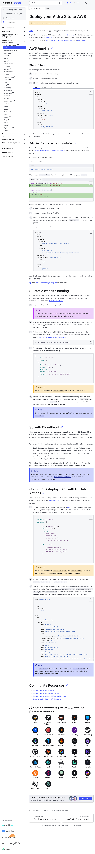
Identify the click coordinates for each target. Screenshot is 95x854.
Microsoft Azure (35, 767)
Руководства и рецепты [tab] (14, 14)
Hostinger (87, 756)
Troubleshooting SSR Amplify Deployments (48, 699)
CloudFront (81, 40)
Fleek (74, 745)
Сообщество (64, 825)
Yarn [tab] (51, 87)
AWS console (69, 35)
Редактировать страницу (40, 810)
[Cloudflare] (9, 836)
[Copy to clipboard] (91, 93)
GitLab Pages (48, 756)
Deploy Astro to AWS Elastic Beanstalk (46, 693)
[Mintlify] (7, 849)
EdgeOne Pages (48, 745)
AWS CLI (49, 37)
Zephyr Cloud (35, 788)
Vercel (74, 778)
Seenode (87, 767)
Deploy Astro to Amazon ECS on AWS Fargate (49, 696)
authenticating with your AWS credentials (51, 337)
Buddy (87, 722)
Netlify (48, 767)
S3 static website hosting (64, 40)
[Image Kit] (15, 843)
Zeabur (87, 778)
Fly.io (87, 745)
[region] (63, 629)
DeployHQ (35, 745)
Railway (61, 767)
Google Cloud (61, 756)
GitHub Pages (35, 756)
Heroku (74, 756)
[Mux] (4, 843)
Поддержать (77, 825)
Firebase (61, 745)
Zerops (48, 788)
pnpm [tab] (44, 87)
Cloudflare (61, 735)
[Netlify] (7, 825)
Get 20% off (85, 798)
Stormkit (48, 778)
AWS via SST (61, 722)
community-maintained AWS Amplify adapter (49, 150)
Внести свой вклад (50, 825)
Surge (61, 778)
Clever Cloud (48, 735)
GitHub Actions (54, 500)
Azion (74, 722)
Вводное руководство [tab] (14, 10)
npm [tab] (36, 87)
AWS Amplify (50, 40)
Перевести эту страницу (60, 810)
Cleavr (35, 735)
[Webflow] (8, 831)
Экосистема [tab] (10, 22)
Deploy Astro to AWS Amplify (43, 690)
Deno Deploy (87, 735)
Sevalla (35, 778)
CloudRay (74, 735)
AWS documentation (56, 301)
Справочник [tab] (10, 18)
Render (74, 767)
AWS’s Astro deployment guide (46, 283)
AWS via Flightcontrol (48, 723)
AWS (31, 31)
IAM (68, 507)
